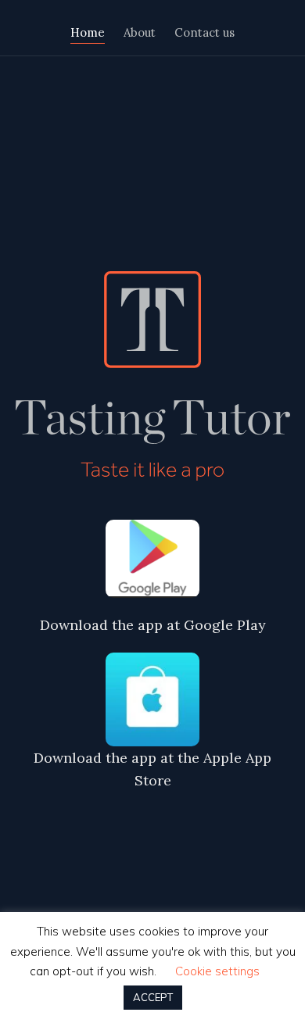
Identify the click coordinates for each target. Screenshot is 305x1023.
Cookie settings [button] (217, 971)
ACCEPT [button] (153, 997)
